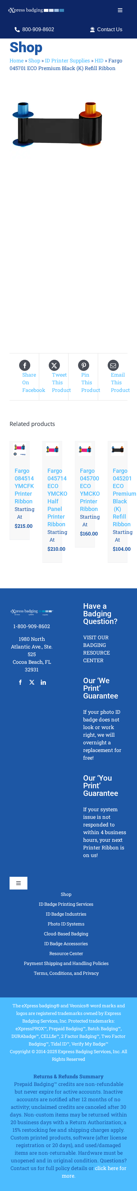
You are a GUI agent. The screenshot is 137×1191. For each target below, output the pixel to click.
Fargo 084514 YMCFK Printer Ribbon (24, 486)
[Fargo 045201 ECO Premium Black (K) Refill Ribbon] (117, 451)
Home (17, 60)
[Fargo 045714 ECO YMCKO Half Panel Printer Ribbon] (52, 451)
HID (99, 60)
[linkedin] (43, 682)
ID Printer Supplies (67, 60)
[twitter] (31, 682)
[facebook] (20, 682)
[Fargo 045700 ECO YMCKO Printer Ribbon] (85, 451)
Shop (34, 60)
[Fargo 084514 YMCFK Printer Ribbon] (19, 451)
